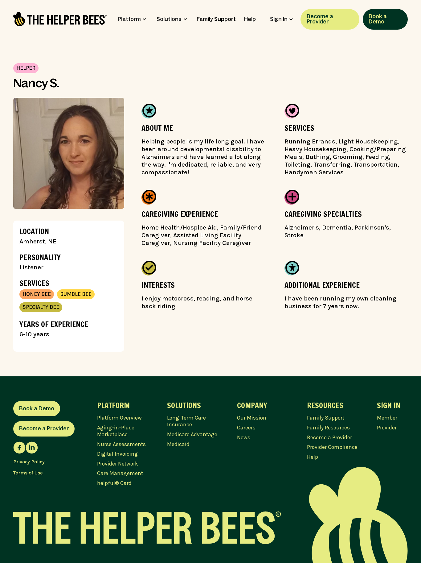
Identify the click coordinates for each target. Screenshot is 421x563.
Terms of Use (28, 473)
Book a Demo (378, 19)
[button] (132, 19)
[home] (60, 19)
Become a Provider (320, 19)
